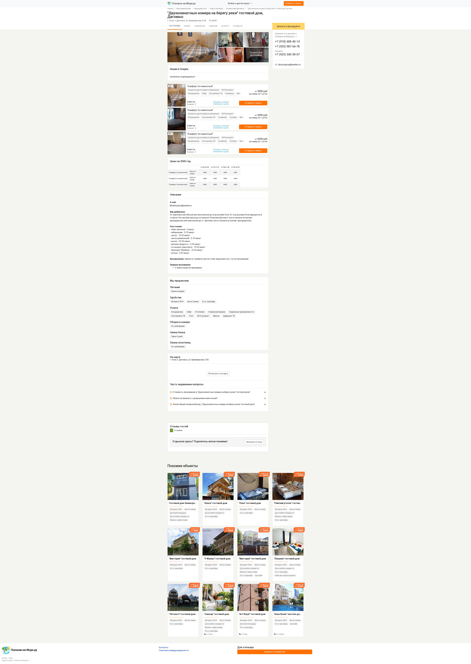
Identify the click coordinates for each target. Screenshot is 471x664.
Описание (213, 26)
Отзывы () (238, 26)
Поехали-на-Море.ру (183, 3)
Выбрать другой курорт (239, 3)
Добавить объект (293, 3)
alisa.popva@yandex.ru (182, 205)
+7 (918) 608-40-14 (287, 41)
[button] (218, 393)
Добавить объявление (274, 652)
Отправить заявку (253, 103)
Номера (187, 26)
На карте (225, 26)
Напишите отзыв (254, 442)
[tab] (218, 393)
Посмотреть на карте (218, 373)
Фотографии (174, 26)
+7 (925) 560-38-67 (287, 54)
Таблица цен (199, 26)
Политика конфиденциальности (174, 650)
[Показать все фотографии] (192, 47)
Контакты (163, 647)
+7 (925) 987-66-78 (287, 46)
